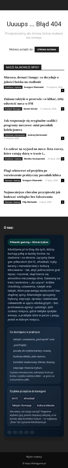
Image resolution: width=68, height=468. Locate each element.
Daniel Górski (30, 108)
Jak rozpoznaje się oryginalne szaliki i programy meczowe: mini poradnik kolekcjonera (30, 125)
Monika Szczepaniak (34, 158)
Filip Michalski (29, 201)
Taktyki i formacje (21, 405)
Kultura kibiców (45, 405)
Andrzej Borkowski (37, 134)
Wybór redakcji (34, 456)
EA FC (15, 398)
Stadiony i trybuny (13, 87)
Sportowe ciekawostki (15, 135)
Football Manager (13, 108)
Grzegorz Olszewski (34, 87)
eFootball (29, 398)
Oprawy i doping (12, 180)
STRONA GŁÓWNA (46, 49)
